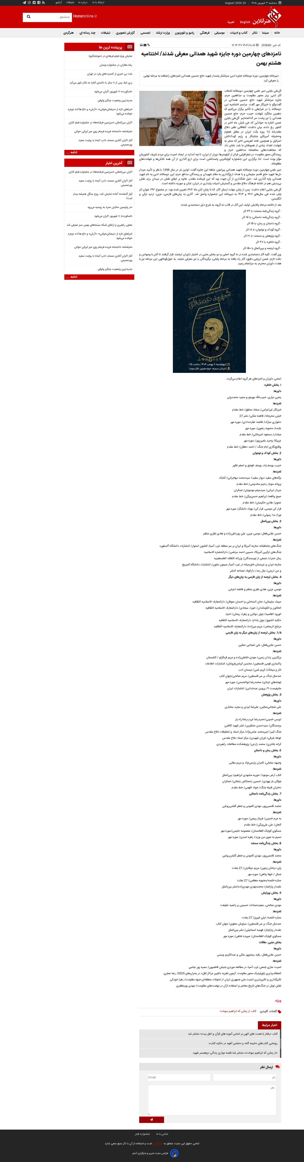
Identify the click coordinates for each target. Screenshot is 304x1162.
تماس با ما (162, 1134)
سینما (265, 33)
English (245, 22)
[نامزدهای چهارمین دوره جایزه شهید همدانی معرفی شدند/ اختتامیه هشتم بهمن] (181, 118)
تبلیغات (69, 2)
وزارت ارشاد (162, 33)
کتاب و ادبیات (238, 33)
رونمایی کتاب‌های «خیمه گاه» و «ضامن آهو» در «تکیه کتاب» (243, 1043)
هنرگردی (68, 33)
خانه (277, 33)
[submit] (151, 1120)
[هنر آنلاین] (267, 17)
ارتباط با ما (98, 2)
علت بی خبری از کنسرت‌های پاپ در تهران (109, 74)
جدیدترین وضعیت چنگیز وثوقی (115, 100)
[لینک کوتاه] (148, 45)
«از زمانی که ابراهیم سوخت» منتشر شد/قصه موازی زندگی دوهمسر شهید (235, 1053)
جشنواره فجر (142, 1134)
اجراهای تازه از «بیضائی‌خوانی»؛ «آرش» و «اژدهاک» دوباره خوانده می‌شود (100, 111)
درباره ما (83, 2)
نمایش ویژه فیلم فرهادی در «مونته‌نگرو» (110, 56)
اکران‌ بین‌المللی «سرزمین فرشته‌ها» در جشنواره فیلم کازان (100, 123)
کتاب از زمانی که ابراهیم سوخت (238, 1011)
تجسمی (145, 33)
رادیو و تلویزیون (184, 33)
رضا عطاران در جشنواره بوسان (116, 65)
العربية (230, 22)
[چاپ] (141, 45)
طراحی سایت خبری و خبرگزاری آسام (150, 1153)
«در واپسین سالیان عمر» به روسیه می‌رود (109, 207)
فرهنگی (204, 33)
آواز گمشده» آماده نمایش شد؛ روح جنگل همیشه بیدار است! (102, 196)
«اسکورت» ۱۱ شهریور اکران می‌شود (113, 92)
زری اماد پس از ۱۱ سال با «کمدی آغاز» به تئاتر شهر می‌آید (101, 83)
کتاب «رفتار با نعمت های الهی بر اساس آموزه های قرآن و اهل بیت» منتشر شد (233, 1034)
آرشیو (59, 2)
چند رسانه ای (87, 33)
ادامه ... (71, 152)
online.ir (85, 16)
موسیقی (219, 33)
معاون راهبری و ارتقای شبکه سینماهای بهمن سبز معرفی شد (99, 225)
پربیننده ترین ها (110, 47)
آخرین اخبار (114, 163)
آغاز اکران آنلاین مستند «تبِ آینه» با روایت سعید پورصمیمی (105, 142)
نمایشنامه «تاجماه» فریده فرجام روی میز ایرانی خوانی (103, 131)
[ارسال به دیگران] (144, 45)
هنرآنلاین (157, 1143)
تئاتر (254, 33)
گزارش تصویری (125, 33)
